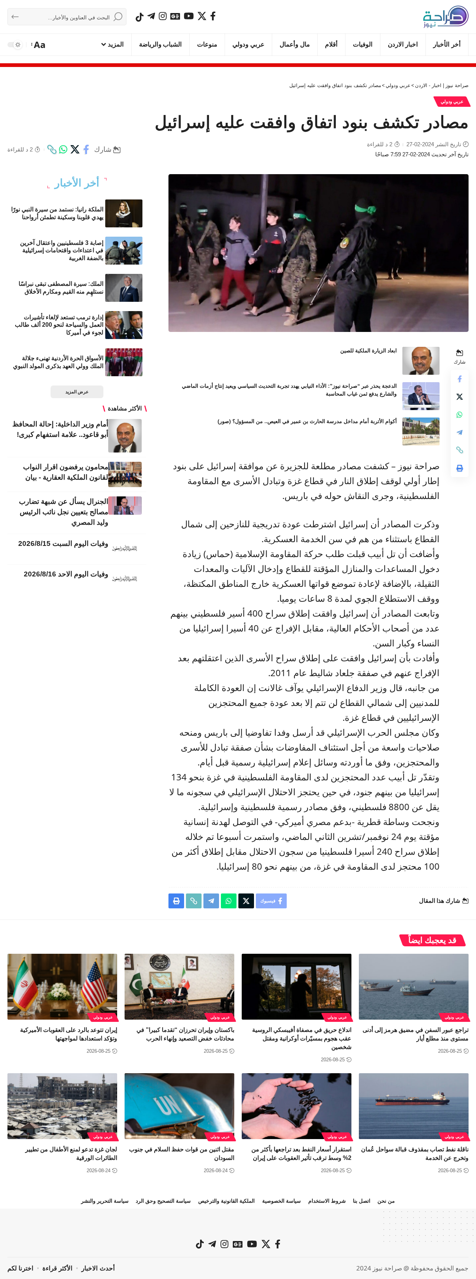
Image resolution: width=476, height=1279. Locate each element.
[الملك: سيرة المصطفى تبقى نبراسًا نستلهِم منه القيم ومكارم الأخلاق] (123, 288)
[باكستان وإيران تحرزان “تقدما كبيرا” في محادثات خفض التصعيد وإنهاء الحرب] (179, 987)
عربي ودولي (452, 101)
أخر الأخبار (77, 183)
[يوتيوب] (189, 16)
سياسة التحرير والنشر (105, 1201)
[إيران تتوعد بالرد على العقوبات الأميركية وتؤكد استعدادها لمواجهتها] (62, 987)
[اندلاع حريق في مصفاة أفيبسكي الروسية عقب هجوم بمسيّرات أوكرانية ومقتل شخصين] (296, 987)
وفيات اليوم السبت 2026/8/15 (63, 543)
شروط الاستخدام (327, 1201)
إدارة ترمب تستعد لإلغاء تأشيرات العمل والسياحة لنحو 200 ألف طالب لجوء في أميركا (59, 325)
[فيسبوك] (213, 16)
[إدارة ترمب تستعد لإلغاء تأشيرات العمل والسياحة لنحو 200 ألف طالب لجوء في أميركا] (123, 325)
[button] (39, 44)
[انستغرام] (162, 16)
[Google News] (175, 16)
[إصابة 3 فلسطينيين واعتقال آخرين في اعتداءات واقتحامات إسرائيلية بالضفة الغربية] (123, 251)
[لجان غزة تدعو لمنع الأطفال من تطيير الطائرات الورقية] (62, 1106)
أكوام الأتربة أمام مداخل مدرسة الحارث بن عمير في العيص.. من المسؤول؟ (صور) (307, 421)
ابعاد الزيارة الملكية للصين (368, 351)
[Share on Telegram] (460, 432)
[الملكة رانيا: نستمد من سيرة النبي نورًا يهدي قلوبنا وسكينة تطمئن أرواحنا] (123, 213)
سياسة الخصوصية (281, 1201)
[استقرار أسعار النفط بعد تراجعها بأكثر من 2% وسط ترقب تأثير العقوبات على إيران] (296, 1106)
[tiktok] (139, 17)
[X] (202, 16)
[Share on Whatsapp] (63, 150)
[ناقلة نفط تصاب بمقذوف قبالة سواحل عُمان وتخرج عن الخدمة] (414, 1106)
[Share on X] (75, 150)
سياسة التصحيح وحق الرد (163, 1201)
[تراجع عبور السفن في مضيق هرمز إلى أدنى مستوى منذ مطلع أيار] (414, 987)
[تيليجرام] (151, 16)
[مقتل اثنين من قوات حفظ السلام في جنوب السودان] (179, 1106)
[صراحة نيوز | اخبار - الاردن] (446, 17)
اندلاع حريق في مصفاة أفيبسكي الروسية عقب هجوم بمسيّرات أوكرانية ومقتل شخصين (301, 1038)
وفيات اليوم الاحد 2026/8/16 (66, 574)
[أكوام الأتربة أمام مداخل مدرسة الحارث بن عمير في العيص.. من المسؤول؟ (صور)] (421, 431)
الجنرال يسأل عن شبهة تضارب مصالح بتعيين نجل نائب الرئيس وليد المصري (63, 512)
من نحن (386, 1201)
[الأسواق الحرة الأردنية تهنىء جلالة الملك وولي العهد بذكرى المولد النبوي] (123, 362)
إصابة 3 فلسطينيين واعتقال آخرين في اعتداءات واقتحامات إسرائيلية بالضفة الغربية (61, 251)
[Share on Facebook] (86, 150)
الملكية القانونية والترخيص (226, 1201)
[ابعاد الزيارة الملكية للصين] (421, 361)
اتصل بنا (361, 1201)
